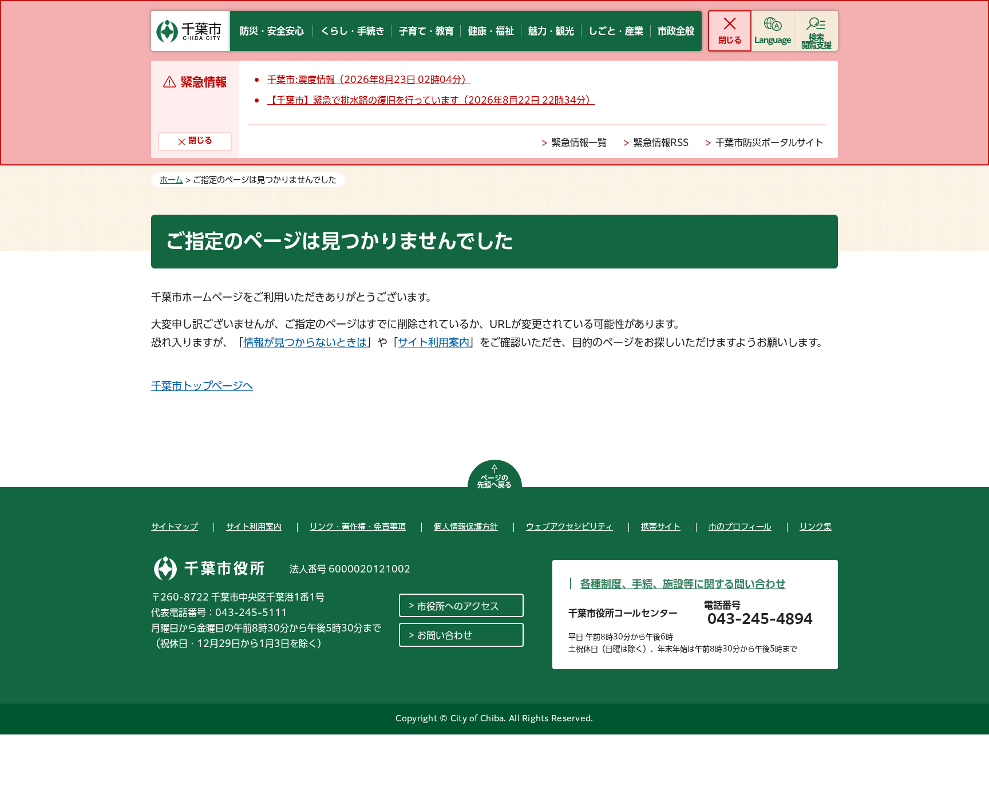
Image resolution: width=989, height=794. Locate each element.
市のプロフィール (740, 527)
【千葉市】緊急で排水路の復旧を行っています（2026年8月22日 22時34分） (431, 100)
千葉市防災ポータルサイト (769, 142)
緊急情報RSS (661, 142)
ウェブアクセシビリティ (569, 527)
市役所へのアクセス (458, 606)
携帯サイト (661, 527)
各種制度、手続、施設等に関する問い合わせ (683, 584)
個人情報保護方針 (466, 527)
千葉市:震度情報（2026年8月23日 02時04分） (368, 79)
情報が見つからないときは (305, 342)
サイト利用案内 (433, 342)
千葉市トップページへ (202, 386)
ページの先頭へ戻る (494, 481)
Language (773, 40)
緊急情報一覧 (579, 142)
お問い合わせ (444, 635)
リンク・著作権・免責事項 (358, 527)
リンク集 (816, 527)
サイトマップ (174, 527)
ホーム (171, 180)
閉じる (729, 40)
